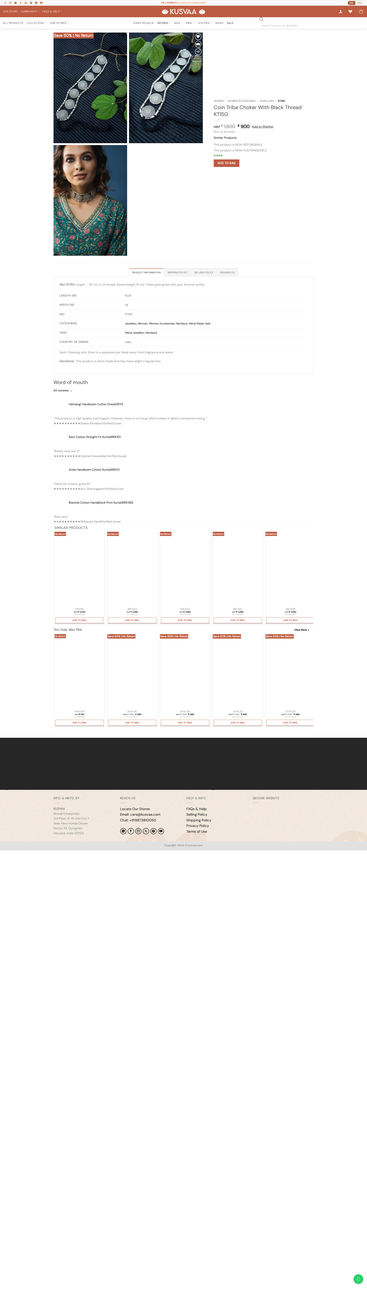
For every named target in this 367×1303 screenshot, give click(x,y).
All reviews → (63, 390)
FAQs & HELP (51, 11)
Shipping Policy (198, 820)
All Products (13, 23)
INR (351, 3)
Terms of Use (196, 831)
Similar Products (225, 138)
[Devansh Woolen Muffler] (238, 671)
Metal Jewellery (134, 332)
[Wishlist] (350, 11)
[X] (146, 831)
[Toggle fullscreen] (15, 854)
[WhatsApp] (123, 831)
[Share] (26, 854)
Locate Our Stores (135, 809)
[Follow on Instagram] (10, 3)
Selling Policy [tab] (204, 272)
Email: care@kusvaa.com (140, 814)
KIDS (177, 23)
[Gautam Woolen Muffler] (291, 671)
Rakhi (219, 23)
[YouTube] (161, 831)
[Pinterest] (153, 831)
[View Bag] (361, 11)
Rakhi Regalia (143, 23)
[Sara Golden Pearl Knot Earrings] (79, 569)
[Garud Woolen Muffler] (185, 671)
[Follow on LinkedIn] (36, 3)
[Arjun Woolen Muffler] (132, 671)
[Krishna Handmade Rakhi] (79, 671)
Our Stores (58, 23)
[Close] (3, 731)
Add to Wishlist (262, 127)
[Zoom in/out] (3, 854)
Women (219, 101)
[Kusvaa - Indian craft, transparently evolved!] (183, 11)
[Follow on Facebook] (5, 3)
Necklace (182, 323)
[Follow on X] (20, 3)
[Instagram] (138, 831)
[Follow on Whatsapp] (15, 3)
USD (359, 3)
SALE (230, 23)
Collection (35, 23)
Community (29, 11)
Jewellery (267, 101)
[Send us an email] (26, 3)
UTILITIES (203, 23)
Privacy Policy (197, 825)
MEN (189, 23)
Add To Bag (227, 163)
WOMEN (162, 23)
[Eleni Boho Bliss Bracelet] (132, 569)
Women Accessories (242, 101)
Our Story (10, 11)
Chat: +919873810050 (138, 820)
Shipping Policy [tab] (178, 272)
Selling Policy (196, 814)
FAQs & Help (196, 809)
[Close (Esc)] (37, 854)
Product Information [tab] (146, 272)
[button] (341, 11)
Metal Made (196, 323)
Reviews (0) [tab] (227, 272)
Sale (207, 323)
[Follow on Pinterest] (31, 3)
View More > (301, 629)
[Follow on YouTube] (41, 3)
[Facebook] (131, 831)
